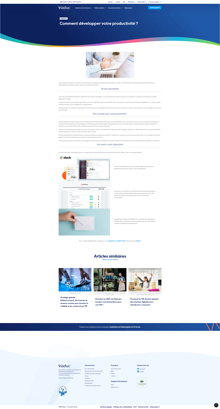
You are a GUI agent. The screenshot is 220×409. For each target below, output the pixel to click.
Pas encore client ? (154, 2)
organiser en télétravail (116, 241)
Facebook (142, 369)
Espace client (141, 2)
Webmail (130, 2)
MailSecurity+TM (89, 380)
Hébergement (88, 383)
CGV (135, 407)
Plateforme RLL (143, 407)
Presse (113, 373)
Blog (112, 371)
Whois (86, 376)
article (138, 241)
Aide (124, 2)
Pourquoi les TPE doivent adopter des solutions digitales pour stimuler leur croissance (144, 302)
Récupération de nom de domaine (94, 371)
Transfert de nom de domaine (93, 373)
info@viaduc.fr (155, 407)
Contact (118, 2)
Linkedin (141, 371)
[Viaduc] (65, 7)
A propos (110, 2)
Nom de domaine (89, 368)
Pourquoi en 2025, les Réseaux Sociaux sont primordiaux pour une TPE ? (108, 302)
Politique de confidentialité (122, 407)
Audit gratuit (155, 8)
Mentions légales (106, 407)
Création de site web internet (92, 385)
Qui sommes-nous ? (116, 368)
